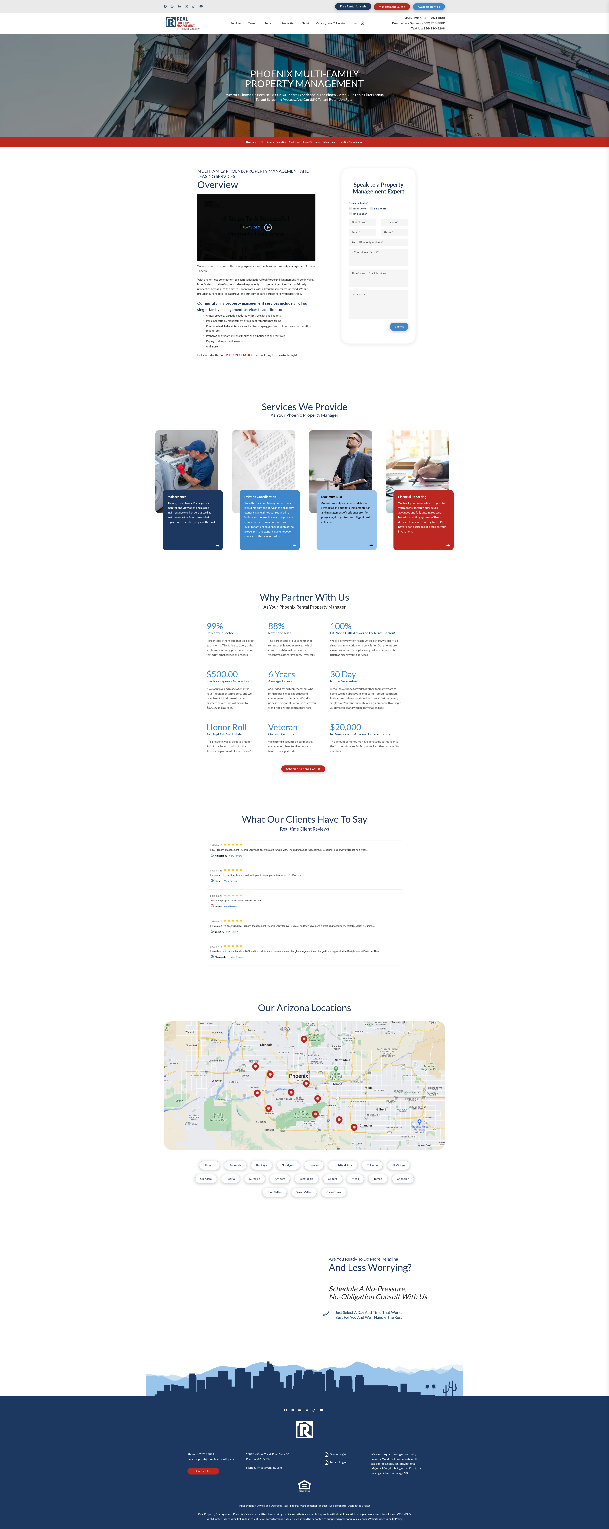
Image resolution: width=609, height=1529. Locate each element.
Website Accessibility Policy (385, 1519)
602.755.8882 (205, 1454)
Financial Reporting (276, 142)
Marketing (294, 142)
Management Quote (392, 6)
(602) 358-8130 (434, 18)
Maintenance (330, 142)
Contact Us (203, 1471)
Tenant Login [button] (337, 1462)
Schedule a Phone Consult (303, 769)
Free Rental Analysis (353, 6)
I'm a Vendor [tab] (360, 213)
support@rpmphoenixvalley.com (215, 1459)
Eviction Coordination (351, 142)
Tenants (270, 23)
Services (236, 23)
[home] (182, 23)
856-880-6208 (434, 28)
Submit (399, 326)
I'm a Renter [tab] (380, 208)
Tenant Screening (312, 142)
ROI (261, 142)
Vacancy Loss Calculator (331, 23)
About (305, 23)
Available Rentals (429, 6)
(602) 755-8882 (433, 23)
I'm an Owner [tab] (360, 208)
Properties (288, 23)
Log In (356, 23)
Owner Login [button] (337, 1454)
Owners (253, 23)
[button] (166, 7)
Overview (251, 142)
